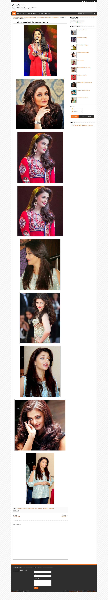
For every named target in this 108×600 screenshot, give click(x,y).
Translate (80, 22)
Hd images (40, 508)
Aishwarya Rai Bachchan (28, 508)
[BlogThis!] (15, 511)
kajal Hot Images (80, 60)
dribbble (93, 1)
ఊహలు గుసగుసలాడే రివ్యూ (82, 45)
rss (89, 1)
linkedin (91, 1)
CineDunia (19, 5)
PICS (47, 508)
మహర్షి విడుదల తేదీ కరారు (82, 30)
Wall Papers (51, 508)
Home (14, 13)
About (14, 1)
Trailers (30, 13)
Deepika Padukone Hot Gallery (83, 67)
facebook (84, 1)
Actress (20, 508)
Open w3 (80, 591)
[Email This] (14, 511)
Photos (41, 13)
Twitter (82, 116)
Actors (86, 125)
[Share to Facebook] (18, 511)
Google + (90, 116)
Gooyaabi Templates (91, 591)
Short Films (47, 13)
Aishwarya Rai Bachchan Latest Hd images (32, 22)
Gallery (35, 508)
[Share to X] (17, 511)
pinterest (95, 1)
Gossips (35, 13)
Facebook (74, 116)
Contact (18, 1)
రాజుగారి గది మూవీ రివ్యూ (82, 37)
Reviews (19, 13)
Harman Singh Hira (72, 591)
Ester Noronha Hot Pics (82, 75)
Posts (74, 109)
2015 (18, 508)
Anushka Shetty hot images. (83, 52)
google (87, 1)
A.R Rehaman (90, 125)
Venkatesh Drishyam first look (83, 90)
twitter (82, 1)
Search (94, 13)
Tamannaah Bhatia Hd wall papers (84, 82)
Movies (24, 13)
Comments (75, 111)
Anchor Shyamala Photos (82, 97)
